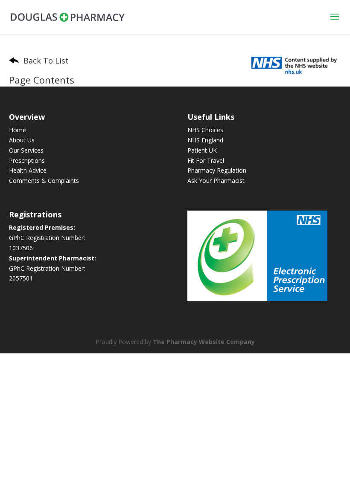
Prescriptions (27, 160)
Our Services (26, 150)
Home (17, 130)
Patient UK (202, 150)
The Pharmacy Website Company (204, 342)
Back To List (45, 60)
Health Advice (28, 170)
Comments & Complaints (44, 180)
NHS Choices (205, 130)
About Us (22, 140)
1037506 (21, 248)
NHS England (205, 140)
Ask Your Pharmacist (216, 180)
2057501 (21, 278)
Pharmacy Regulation (216, 170)
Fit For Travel (205, 160)
